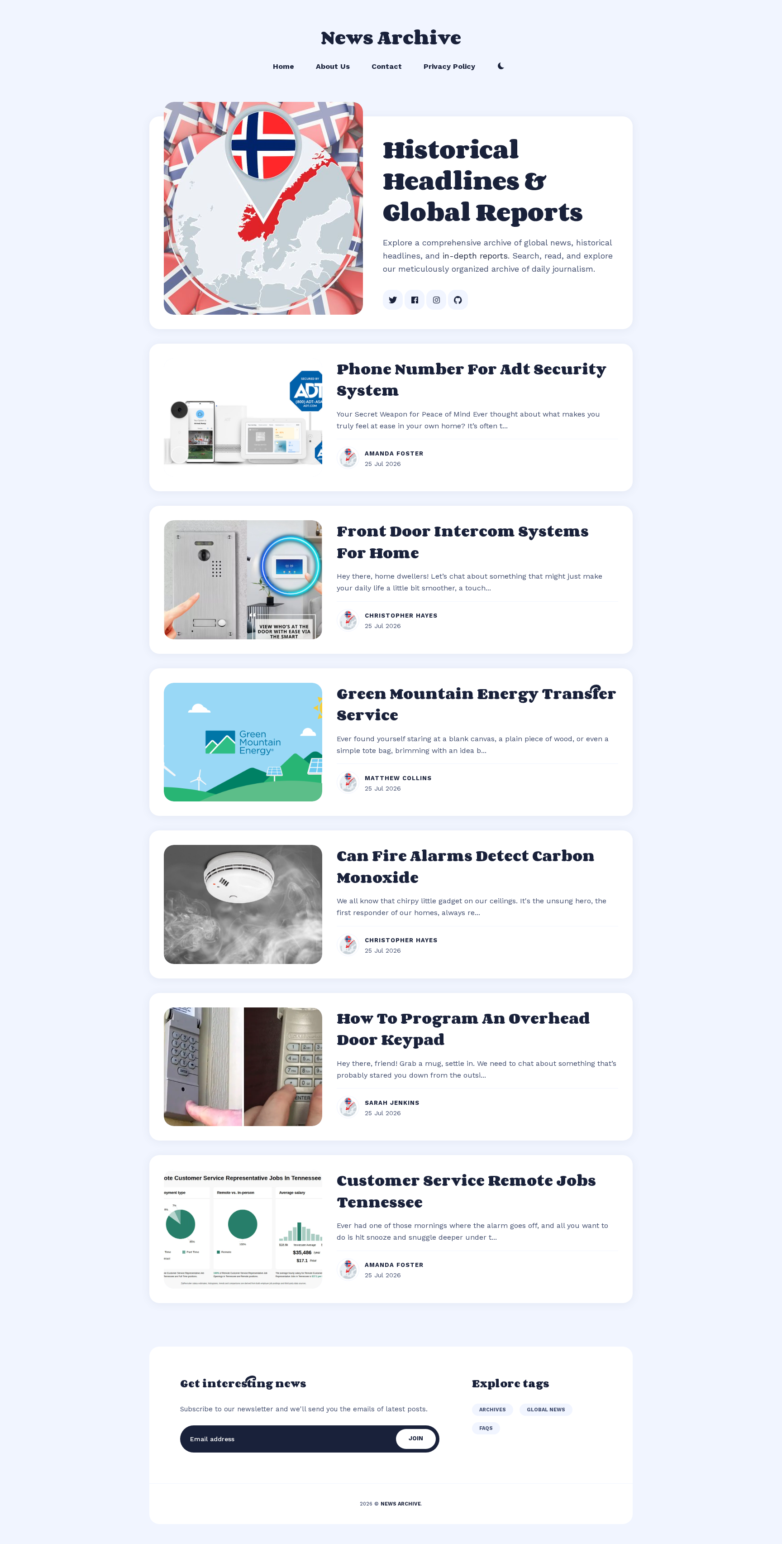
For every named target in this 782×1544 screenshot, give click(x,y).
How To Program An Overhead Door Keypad (463, 1028)
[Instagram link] (436, 300)
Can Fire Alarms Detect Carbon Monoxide (466, 866)
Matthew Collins (398, 778)
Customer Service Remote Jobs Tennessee (466, 1190)
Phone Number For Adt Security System (471, 379)
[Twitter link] (393, 300)
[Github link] (458, 300)
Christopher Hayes (401, 615)
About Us (333, 66)
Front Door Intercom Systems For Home (463, 541)
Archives (492, 1410)
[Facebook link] (414, 300)
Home (283, 66)
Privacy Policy (449, 66)
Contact (387, 66)
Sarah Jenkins (392, 1102)
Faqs (486, 1428)
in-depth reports (475, 255)
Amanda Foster (394, 453)
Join (416, 1438)
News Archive (391, 37)
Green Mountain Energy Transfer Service (476, 704)
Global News (546, 1410)
